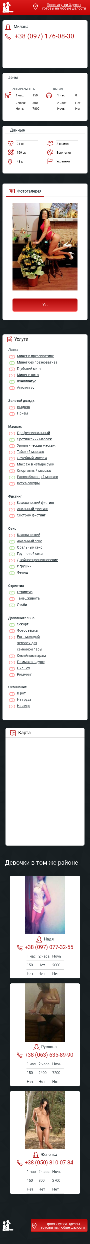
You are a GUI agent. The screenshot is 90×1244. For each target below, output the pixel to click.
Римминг (24, 674)
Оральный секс (29, 547)
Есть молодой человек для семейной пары (29, 643)
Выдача (23, 407)
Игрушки (24, 566)
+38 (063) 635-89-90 (49, 1055)
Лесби (22, 605)
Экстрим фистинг (31, 515)
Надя (49, 939)
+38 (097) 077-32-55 (49, 947)
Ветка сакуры (28, 483)
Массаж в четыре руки (35, 464)
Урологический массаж (36, 445)
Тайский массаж (30, 452)
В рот (21, 693)
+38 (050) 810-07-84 (49, 1162)
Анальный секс (29, 541)
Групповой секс (29, 554)
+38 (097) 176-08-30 (43, 36)
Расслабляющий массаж (37, 477)
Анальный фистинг (32, 509)
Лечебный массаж (32, 458)
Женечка (48, 1154)
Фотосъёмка (27, 630)
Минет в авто (28, 375)
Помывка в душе (30, 662)
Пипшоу (23, 668)
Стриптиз (24, 592)
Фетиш (22, 572)
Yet (45, 305)
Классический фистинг (35, 503)
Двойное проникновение (37, 560)
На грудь (24, 699)
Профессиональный (33, 433)
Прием (22, 413)
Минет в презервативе (35, 356)
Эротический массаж (34, 439)
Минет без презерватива (37, 362)
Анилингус (25, 387)
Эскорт (22, 624)
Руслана (49, 1046)
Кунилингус (26, 381)
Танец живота (28, 598)
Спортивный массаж (34, 470)
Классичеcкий (28, 535)
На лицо (23, 706)
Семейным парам (31, 656)
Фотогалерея (29, 191)
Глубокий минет (30, 369)
